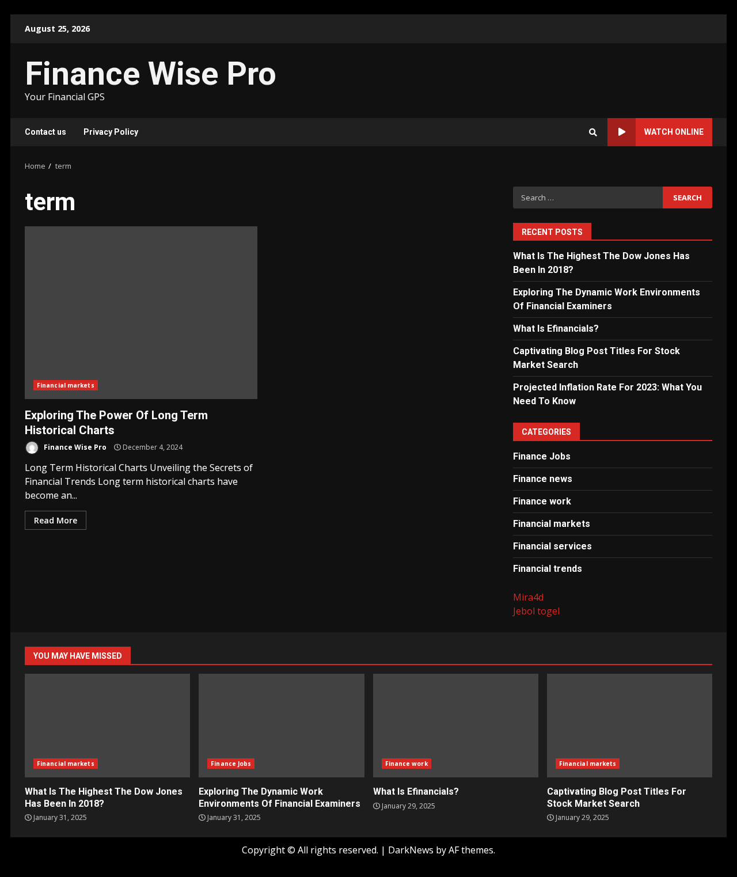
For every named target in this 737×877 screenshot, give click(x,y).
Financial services (552, 546)
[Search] (593, 132)
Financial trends (547, 568)
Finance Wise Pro (150, 74)
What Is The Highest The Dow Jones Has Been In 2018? (107, 725)
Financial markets (65, 385)
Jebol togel (536, 611)
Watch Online (674, 131)
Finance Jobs (542, 456)
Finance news (542, 478)
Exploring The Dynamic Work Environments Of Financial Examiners (281, 725)
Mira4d (528, 597)
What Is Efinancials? (556, 328)
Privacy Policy (110, 131)
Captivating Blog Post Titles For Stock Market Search (629, 725)
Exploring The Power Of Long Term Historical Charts (141, 312)
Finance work (542, 501)
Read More (55, 520)
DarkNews (411, 850)
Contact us (45, 131)
